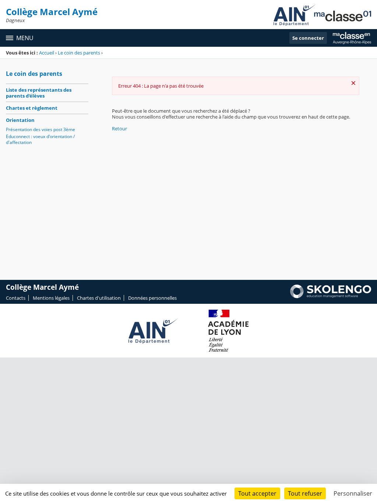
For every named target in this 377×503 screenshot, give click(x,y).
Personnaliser (353, 493)
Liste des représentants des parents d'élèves (38, 93)
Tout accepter (257, 493)
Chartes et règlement (31, 108)
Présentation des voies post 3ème (40, 129)
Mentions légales (51, 298)
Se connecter (308, 38)
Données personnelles (152, 298)
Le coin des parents (79, 52)
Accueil (46, 52)
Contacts (15, 298)
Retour (119, 128)
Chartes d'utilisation (99, 298)
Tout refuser (305, 493)
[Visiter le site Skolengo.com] (330, 296)
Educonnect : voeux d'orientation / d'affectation (40, 139)
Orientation (20, 120)
